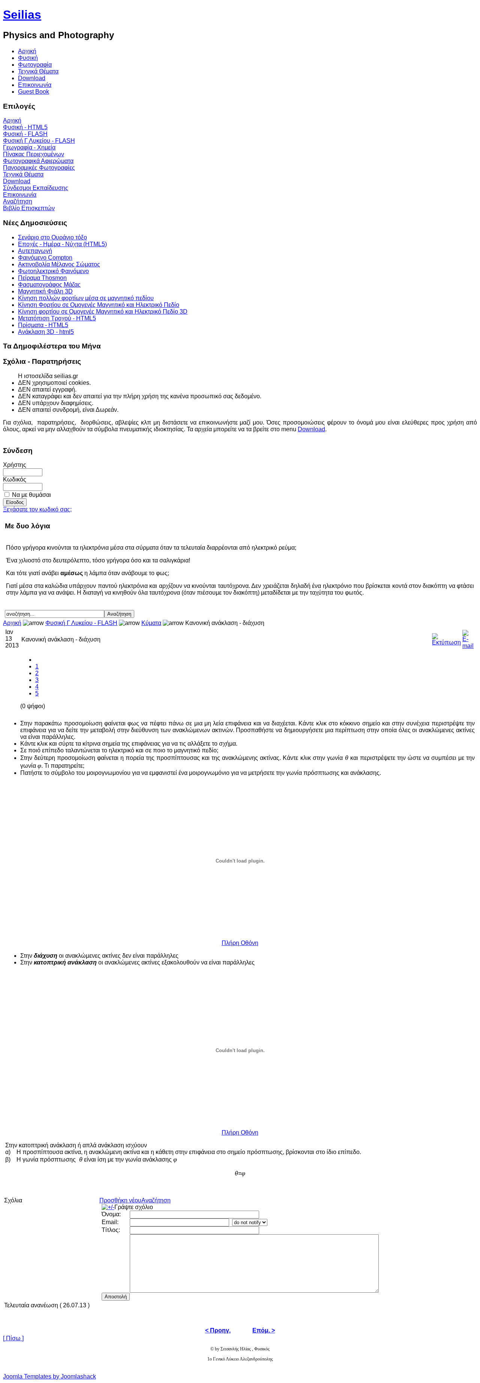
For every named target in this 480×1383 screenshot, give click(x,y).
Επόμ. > (263, 1330)
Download (31, 78)
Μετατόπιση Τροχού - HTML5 (57, 318)
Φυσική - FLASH (25, 134)
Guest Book (33, 91)
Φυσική (28, 58)
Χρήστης (14, 465)
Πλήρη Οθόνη (240, 943)
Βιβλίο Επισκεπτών (29, 208)
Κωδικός (14, 479)
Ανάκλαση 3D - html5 (46, 332)
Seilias (22, 14)
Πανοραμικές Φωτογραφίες (39, 167)
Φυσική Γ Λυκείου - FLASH (39, 141)
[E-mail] (468, 637)
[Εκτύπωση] (446, 637)
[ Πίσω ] (13, 1338)
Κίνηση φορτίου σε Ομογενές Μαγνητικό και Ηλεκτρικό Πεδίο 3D (103, 311)
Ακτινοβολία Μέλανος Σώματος (59, 264)
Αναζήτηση (17, 201)
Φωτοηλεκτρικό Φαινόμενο (53, 271)
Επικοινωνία (34, 85)
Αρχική (12, 120)
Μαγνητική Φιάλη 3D (45, 291)
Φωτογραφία (35, 64)
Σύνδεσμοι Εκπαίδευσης (35, 188)
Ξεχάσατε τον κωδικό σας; (37, 509)
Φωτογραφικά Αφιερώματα (38, 161)
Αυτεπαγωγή (35, 251)
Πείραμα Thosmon (42, 278)
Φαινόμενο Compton (45, 257)
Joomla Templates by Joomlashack (49, 1376)
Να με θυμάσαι (31, 495)
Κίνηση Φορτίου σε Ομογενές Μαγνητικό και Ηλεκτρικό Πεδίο (98, 305)
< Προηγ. (218, 1330)
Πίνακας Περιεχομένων (33, 154)
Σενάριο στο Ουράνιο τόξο (52, 237)
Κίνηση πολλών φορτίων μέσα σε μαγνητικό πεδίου (86, 298)
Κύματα (151, 623)
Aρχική (27, 51)
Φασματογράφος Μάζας (49, 284)
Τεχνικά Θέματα (38, 71)
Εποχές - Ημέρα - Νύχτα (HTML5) (62, 244)
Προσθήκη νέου (120, 1200)
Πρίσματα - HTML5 (43, 325)
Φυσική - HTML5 (25, 127)
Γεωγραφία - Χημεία (29, 147)
